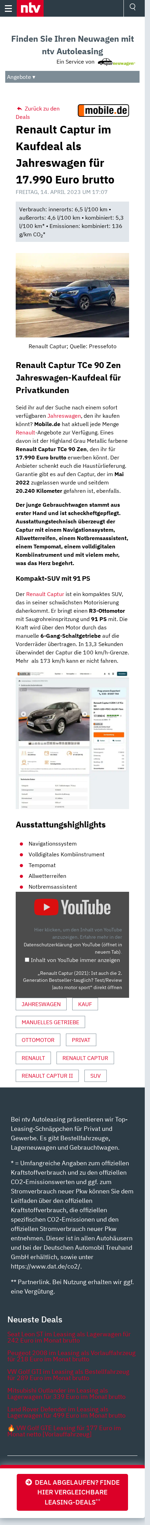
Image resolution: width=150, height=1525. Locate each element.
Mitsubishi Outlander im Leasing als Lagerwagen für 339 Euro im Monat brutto (66, 1393)
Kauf (85, 1004)
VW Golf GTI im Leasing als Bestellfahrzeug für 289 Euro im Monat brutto (68, 1375)
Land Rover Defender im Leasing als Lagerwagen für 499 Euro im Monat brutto (66, 1412)
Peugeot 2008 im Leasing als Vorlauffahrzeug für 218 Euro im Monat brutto (71, 1356)
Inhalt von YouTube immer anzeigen (75, 959)
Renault (25, 432)
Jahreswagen (64, 415)
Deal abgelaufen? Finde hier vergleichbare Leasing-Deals (76, 1492)
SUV (95, 1075)
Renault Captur (45, 593)
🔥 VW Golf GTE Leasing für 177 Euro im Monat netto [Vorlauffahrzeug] (64, 1431)
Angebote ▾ (21, 76)
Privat (81, 1039)
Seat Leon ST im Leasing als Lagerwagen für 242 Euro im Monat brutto (69, 1337)
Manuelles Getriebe (50, 1022)
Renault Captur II (47, 1075)
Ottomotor (38, 1039)
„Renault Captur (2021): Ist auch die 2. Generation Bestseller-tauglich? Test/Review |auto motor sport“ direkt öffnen (72, 980)
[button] (30, 8)
